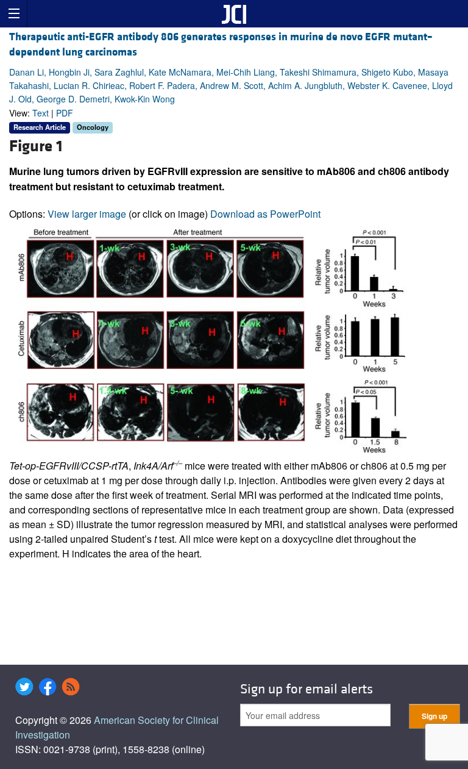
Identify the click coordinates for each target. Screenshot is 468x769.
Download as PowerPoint (265, 214)
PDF (64, 113)
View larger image (87, 214)
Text (40, 113)
